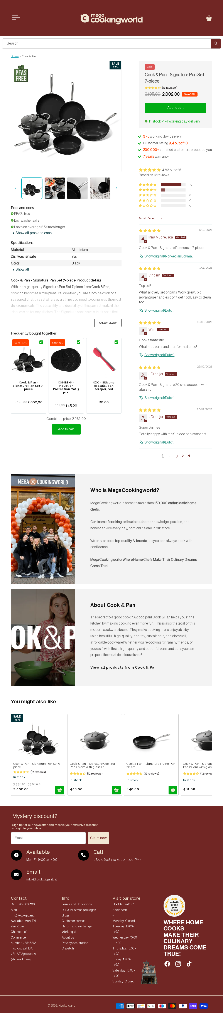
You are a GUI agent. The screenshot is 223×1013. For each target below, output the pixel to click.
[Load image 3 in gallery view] (77, 188)
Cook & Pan (29, 56)
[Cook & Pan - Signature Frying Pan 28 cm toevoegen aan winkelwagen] (173, 790)
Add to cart (66, 429)
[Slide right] (117, 188)
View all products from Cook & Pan (123, 667)
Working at (69, 932)
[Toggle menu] (16, 18)
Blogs (65, 915)
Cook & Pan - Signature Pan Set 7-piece (28, 386)
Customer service (74, 921)
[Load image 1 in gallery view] (32, 188)
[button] (209, 18)
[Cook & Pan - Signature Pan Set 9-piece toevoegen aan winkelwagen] (59, 790)
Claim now (98, 838)
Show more (108, 322)
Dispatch (68, 948)
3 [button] (177, 456)
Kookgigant (67, 1005)
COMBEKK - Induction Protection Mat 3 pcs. (66, 387)
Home (15, 56)
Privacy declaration (75, 943)
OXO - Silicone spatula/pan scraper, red (104, 386)
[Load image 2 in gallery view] (54, 188)
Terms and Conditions (77, 904)
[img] (149, 231)
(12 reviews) (170, 88)
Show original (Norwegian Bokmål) (168, 256)
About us (68, 937)
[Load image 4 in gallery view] (100, 188)
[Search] (216, 43)
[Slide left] (15, 188)
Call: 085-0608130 (23, 904)
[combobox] (111, 43)
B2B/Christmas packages (79, 910)
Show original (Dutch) (159, 310)
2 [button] (170, 456)
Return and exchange (77, 926)
